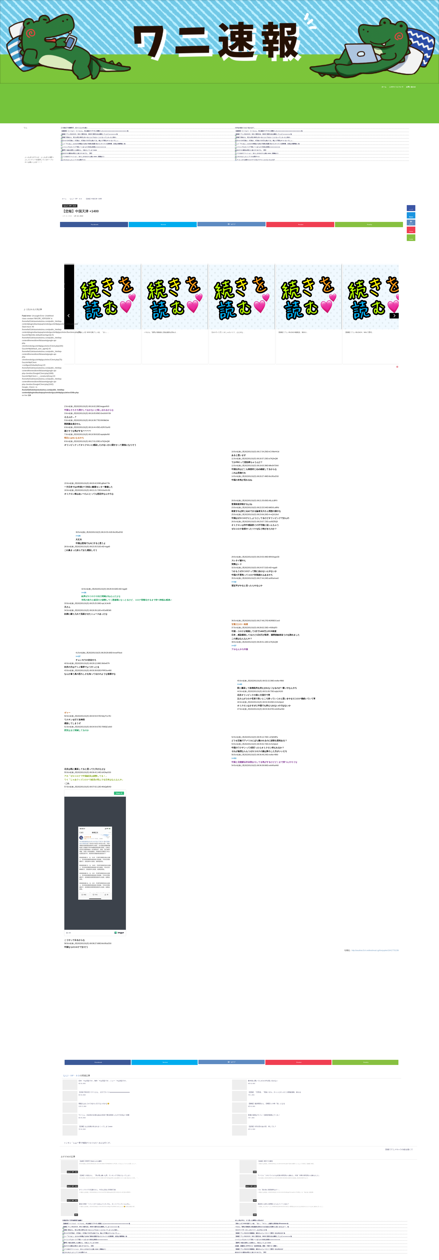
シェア (411, 209)
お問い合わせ (411, 87)
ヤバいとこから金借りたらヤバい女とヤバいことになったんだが (255, 160)
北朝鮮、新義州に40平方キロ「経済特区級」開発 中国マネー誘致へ (256, 1246)
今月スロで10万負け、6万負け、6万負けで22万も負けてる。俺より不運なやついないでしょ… (90, 140)
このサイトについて (396, 87)
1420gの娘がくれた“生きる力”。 (245, 128)
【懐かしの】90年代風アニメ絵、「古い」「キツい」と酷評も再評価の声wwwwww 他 (261, 1223)
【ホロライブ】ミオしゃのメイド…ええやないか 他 (251, 1230)
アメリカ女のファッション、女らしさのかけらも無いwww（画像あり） (83, 156)
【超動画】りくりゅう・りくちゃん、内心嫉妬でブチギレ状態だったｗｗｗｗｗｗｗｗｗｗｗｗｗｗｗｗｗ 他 (94, 131)
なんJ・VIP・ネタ (70, 206)
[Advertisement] (219, 107)
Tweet (411, 217)
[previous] (68, 315)
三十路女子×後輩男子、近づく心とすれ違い (74, 128)
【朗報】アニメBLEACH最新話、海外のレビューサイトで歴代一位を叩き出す (259, 1249)
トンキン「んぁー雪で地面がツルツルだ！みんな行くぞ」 (88, 1143)
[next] (394, 315)
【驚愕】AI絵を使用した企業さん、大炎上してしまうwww (79, 150)
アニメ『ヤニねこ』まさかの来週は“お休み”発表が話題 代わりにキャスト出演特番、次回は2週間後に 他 (93, 144)
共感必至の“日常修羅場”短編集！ (72, 1220)
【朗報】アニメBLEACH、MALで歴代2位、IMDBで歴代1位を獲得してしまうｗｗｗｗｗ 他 (89, 134)
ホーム (384, 87)
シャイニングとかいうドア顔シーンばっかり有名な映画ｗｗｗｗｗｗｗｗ (83, 147)
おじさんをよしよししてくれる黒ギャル (73, 160)
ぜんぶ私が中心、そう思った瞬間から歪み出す (249, 1220)
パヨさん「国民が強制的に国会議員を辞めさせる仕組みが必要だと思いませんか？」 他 (262, 1227)
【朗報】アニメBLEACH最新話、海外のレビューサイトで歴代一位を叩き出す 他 (260, 1233)
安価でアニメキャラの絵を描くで (399, 1149)
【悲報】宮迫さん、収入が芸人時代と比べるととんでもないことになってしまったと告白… (89, 137)
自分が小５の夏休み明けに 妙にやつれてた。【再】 (77, 153)
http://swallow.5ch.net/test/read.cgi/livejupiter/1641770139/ (375, 950)
